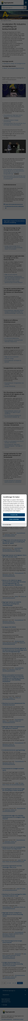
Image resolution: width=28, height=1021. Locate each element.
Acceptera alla (14, 514)
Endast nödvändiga (14, 519)
